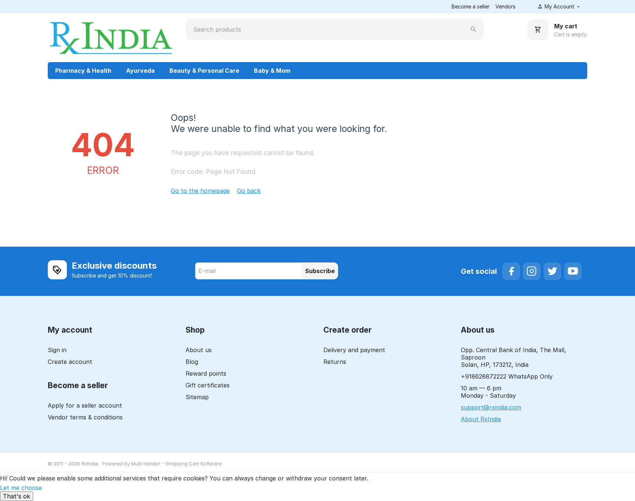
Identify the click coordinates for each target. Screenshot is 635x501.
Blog (192, 361)
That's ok (16, 496)
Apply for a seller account (85, 405)
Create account (70, 361)
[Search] (474, 29)
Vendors (505, 6)
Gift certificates (208, 385)
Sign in (57, 350)
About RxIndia (481, 419)
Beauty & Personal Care (204, 70)
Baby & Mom (272, 70)
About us (199, 350)
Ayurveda (140, 70)
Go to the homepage (200, 190)
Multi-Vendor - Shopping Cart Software (176, 463)
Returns (334, 361)
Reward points (206, 373)
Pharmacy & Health (83, 70)
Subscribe (320, 271)
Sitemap (197, 397)
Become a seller (470, 6)
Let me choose (21, 487)
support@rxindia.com (491, 407)
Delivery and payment (354, 350)
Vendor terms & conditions (85, 417)
